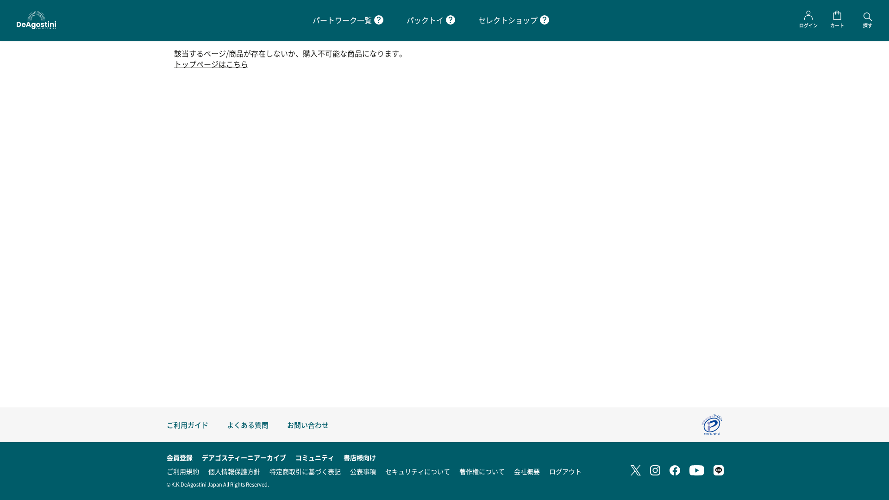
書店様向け (360, 457)
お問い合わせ (308, 425)
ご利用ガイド (187, 425)
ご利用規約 (183, 471)
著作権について (482, 471)
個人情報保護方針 (234, 471)
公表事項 (363, 471)
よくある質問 (248, 425)
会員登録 (180, 457)
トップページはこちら (211, 64)
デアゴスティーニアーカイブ (244, 457)
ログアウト (565, 471)
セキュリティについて (417, 471)
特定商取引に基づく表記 (305, 471)
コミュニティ (314, 457)
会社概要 (527, 471)
